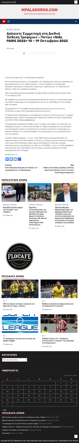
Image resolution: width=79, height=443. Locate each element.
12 (29, 392)
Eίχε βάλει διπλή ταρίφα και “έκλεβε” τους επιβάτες (13, 210)
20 (39, 396)
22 (61, 396)
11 (18, 392)
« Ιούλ (4, 410)
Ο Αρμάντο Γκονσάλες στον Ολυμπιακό (15, 430)
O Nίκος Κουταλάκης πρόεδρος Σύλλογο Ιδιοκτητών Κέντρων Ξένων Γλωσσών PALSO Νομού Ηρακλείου (58, 169)
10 (7, 392)
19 (29, 396)
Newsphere (63, 441)
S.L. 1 (4, 301)
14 (50, 392)
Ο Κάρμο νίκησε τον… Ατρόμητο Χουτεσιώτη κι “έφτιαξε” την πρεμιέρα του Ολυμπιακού (58, 341)
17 (7, 396)
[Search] (76, 21)
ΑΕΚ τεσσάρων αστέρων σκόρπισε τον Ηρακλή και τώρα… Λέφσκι (19, 305)
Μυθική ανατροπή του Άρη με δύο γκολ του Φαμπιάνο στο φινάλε (58, 305)
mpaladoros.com (39, 10)
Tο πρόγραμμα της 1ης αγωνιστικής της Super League (20, 423)
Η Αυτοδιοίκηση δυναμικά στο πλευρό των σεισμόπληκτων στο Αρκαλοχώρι (21, 167)
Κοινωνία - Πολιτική (13, 29)
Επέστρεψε (5, 433)
